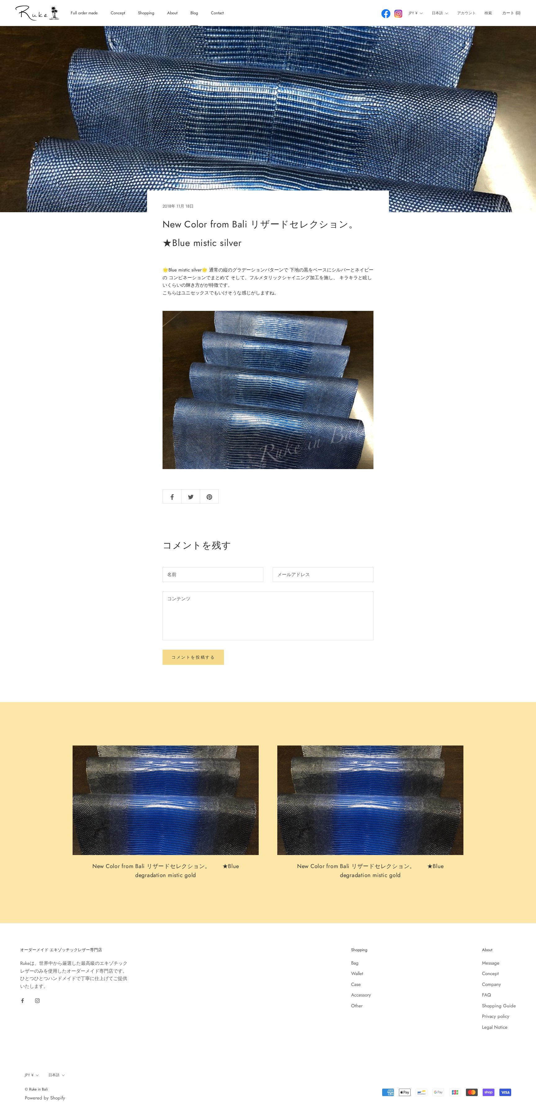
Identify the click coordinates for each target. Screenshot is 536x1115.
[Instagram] (37, 1000)
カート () (511, 13)
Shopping (146, 13)
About (172, 13)
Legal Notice (494, 1027)
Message (490, 963)
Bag (355, 963)
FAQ (486, 995)
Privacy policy (495, 1016)
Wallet (357, 973)
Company (491, 984)
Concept (118, 13)
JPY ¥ (413, 13)
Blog (194, 13)
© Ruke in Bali (36, 1089)
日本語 (437, 13)
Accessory (361, 995)
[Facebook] (22, 1000)
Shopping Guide (499, 1005)
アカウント (466, 13)
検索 (488, 13)
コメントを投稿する (193, 657)
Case (356, 984)
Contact (217, 13)
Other (357, 1005)
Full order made (84, 13)
